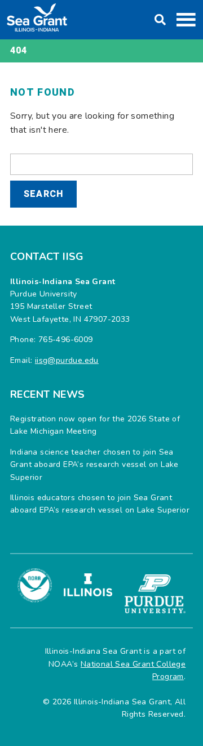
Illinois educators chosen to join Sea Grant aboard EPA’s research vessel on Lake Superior (99, 503)
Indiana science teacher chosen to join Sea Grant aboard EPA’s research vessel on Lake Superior (94, 465)
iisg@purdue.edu (67, 360)
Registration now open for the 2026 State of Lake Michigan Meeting (95, 425)
